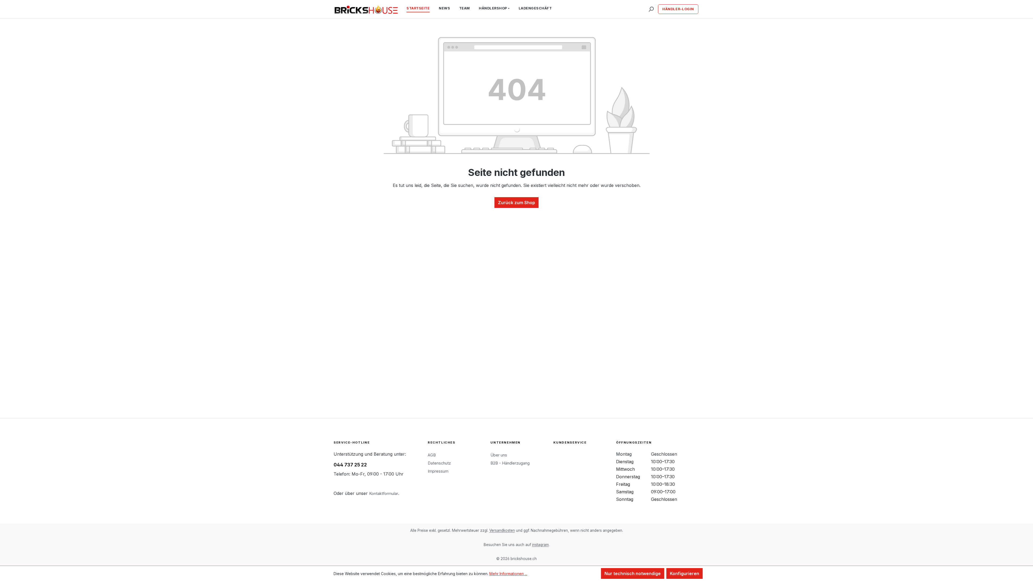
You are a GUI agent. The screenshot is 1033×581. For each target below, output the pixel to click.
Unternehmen (505, 442)
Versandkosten (502, 530)
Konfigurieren (684, 573)
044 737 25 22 (350, 464)
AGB (432, 455)
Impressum (438, 471)
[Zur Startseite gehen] (366, 9)
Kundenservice (570, 442)
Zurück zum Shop (516, 202)
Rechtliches (441, 442)
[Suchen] (651, 9)
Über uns (498, 455)
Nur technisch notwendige (632, 573)
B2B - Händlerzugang (510, 463)
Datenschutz (439, 463)
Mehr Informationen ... (508, 573)
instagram (540, 545)
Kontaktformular (383, 493)
